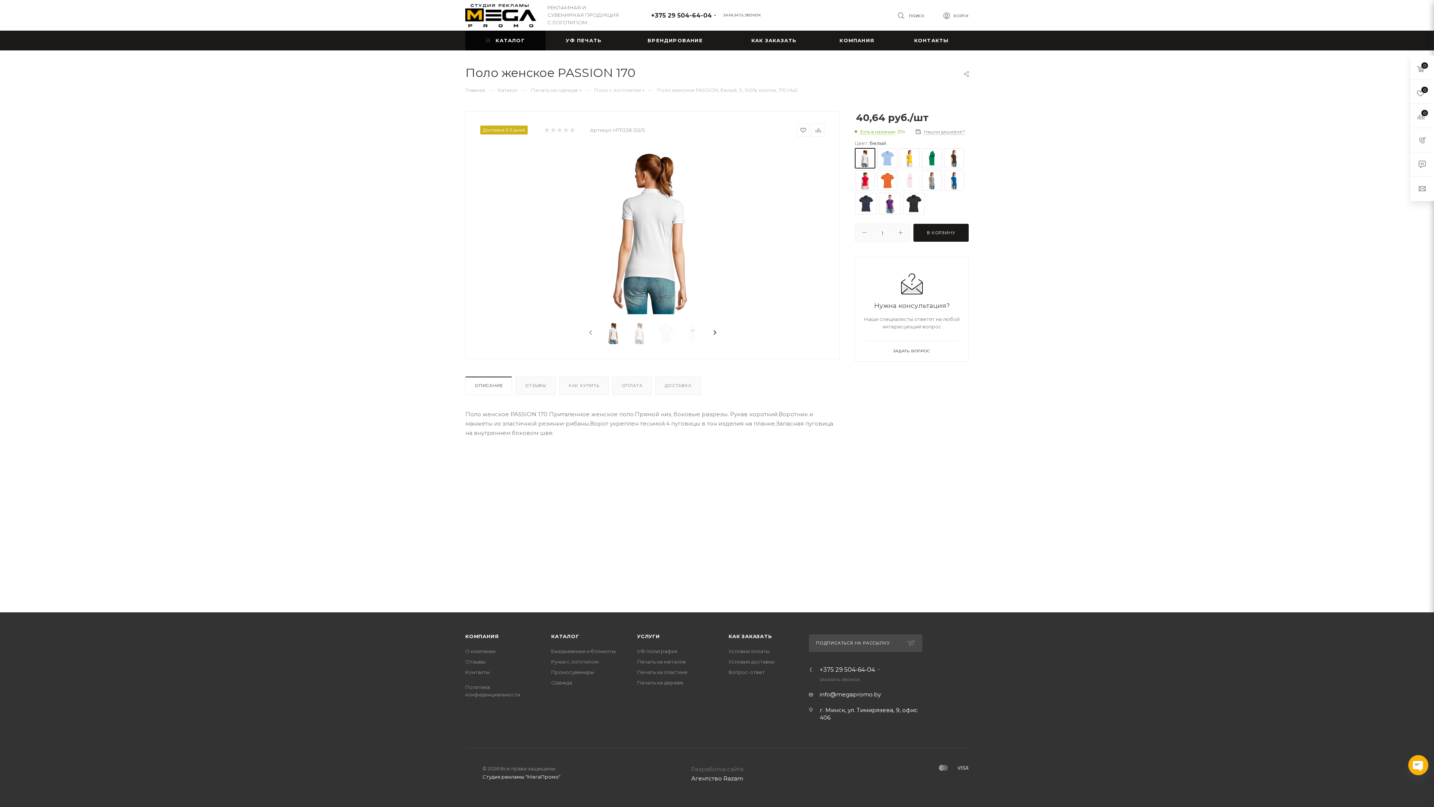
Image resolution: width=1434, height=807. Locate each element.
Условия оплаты (749, 651)
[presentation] (590, 332)
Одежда (561, 683)
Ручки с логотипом (575, 662)
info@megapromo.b (849, 694)
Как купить (584, 385)
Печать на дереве (660, 683)
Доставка (678, 385)
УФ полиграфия (657, 651)
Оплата (632, 385)
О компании (480, 651)
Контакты (477, 672)
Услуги (648, 636)
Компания (482, 636)
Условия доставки (752, 662)
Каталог (565, 636)
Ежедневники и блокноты (583, 651)
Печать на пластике (662, 672)
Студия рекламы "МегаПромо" (521, 777)
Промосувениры (572, 672)
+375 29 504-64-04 (681, 15)
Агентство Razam (717, 778)
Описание (489, 385)
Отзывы (535, 385)
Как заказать (750, 636)
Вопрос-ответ (747, 672)
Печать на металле (661, 662)
